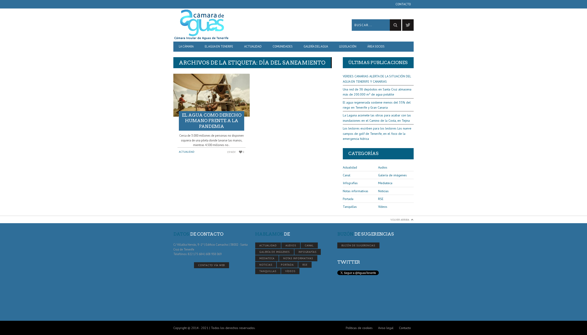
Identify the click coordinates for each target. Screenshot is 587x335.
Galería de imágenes (392, 175)
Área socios (376, 46)
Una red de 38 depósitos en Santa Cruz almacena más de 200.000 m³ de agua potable (377, 91)
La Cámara (186, 46)
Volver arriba (399, 219)
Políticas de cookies (359, 328)
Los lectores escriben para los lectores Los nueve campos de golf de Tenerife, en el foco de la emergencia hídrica (377, 133)
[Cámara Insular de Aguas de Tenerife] (233, 25)
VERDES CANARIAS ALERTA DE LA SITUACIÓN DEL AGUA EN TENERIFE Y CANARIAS (377, 78)
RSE (380, 199)
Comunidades (283, 46)
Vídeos (382, 207)
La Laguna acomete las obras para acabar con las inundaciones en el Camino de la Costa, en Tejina (377, 117)
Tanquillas (350, 207)
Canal (346, 175)
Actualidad (253, 46)
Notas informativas (355, 191)
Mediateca (385, 183)
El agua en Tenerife (219, 46)
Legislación (347, 46)
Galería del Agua (316, 46)
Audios (382, 167)
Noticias (383, 191)
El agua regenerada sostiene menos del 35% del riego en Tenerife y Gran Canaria (377, 105)
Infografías (350, 183)
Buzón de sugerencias (358, 245)
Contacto (403, 4)
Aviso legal (385, 328)
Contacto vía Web (211, 265)
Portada (348, 199)
